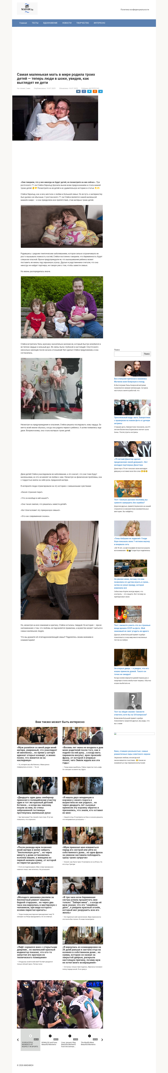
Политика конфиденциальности (135, 9)
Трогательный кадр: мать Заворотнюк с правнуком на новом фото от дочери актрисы (132, 420)
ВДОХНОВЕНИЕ (50, 23)
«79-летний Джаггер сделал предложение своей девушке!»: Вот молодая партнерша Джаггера (131, 462)
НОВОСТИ (66, 23)
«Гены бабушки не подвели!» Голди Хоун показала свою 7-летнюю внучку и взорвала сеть (132, 541)
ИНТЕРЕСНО (99, 23)
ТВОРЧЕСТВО (82, 23)
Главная (23, 23)
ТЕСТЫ (35, 23)
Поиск (117, 350)
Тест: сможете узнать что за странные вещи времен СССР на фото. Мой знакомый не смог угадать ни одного (132, 628)
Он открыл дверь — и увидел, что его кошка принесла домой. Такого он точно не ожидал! (131, 671)
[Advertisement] (84, 48)
